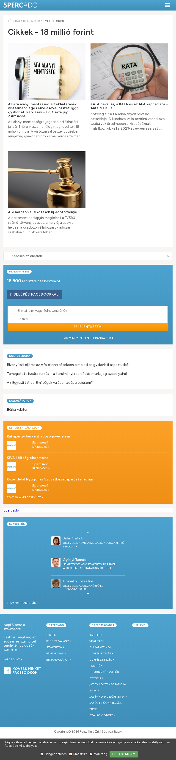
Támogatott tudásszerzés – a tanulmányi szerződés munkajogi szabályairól (67, 373)
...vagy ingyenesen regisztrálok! (86, 338)
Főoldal (14, 21)
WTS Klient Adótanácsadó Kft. (86, 568)
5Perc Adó (20, 5)
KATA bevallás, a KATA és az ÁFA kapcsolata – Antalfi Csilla (129, 106)
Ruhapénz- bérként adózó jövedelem (38, 436)
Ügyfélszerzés (100, 659)
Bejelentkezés (19, 271)
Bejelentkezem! (88, 327)
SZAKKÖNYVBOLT (101, 715)
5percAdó (40, 442)
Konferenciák (19, 355)
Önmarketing (99, 647)
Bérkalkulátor (17, 409)
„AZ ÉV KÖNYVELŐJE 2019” (107, 696)
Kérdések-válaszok (24, 427)
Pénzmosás (55, 653)
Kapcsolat (11, 659)
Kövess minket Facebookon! (27, 670)
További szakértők (21, 603)
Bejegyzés (31, 21)
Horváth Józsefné (78, 581)
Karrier (95, 635)
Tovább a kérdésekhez (24, 497)
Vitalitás (96, 641)
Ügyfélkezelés (100, 653)
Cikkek (51, 635)
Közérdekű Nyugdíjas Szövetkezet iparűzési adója (50, 479)
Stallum (69, 546)
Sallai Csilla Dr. (74, 538)
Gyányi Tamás (74, 559)
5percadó (11, 510)
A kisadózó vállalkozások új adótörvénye (42, 212)
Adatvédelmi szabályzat (21, 745)
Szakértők (17, 524)
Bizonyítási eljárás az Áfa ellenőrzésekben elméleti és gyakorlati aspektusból (68, 365)
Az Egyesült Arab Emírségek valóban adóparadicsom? (50, 382)
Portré (94, 665)
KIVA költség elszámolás (27, 458)
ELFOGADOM (123, 754)
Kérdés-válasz (57, 641)
